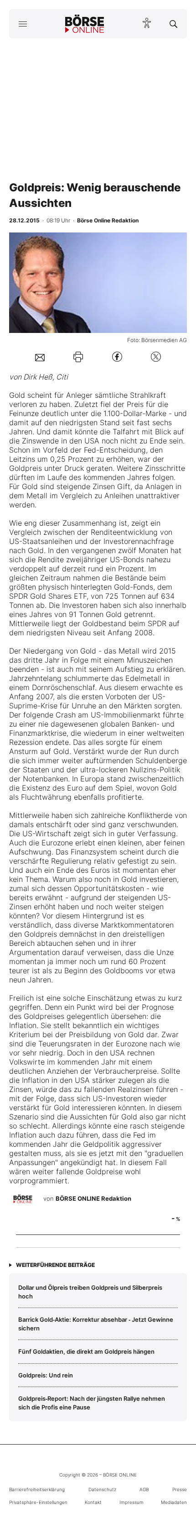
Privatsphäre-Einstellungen (38, 1502)
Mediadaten (174, 1502)
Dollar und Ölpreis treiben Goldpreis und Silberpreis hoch (90, 1291)
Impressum (131, 1502)
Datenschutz (102, 1489)
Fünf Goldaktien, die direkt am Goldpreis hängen (86, 1351)
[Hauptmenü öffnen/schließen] (22, 23)
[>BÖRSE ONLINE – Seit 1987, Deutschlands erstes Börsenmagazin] (84, 23)
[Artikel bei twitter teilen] (155, 357)
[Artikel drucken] (78, 357)
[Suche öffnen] (173, 23)
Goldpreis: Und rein (45, 1375)
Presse (179, 1489)
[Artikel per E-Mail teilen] (40, 357)
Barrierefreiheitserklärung (37, 1489)
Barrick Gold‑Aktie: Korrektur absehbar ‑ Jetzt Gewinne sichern (95, 1323)
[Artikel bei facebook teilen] (117, 357)
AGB (144, 1489)
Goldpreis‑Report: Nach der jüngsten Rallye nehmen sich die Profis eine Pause (91, 1402)
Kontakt (93, 1502)
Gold (17, 395)
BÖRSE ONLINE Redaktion (93, 1198)
